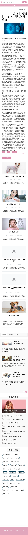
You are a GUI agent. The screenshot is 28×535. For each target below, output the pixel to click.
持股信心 (5, 465)
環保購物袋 (14, 486)
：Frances (10, 235)
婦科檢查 (15, 454)
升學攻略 (5, 458)
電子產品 (21, 465)
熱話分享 (21, 9)
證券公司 (15, 476)
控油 (12, 458)
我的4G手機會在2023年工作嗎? (12, 416)
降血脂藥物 (17, 469)
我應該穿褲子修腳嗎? (9, 443)
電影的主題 (6, 494)
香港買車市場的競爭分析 (10, 440)
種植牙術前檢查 (15, 462)
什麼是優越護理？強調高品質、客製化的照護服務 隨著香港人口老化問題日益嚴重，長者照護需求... (13, 365)
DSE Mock (19, 490)
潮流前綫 (11, 334)
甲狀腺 (5, 472)
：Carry (10, 264)
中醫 (17, 458)
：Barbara (10, 292)
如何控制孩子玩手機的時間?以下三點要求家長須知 (14, 411)
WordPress (6, 476)
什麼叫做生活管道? (18, 343)
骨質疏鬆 (5, 490)
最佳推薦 (4, 334)
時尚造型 (16, 372)
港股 (4, 469)
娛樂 (17, 334)
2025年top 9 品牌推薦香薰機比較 (12, 419)
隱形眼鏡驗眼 (12, 149)
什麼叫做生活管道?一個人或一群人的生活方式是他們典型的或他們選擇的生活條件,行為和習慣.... (14, 349)
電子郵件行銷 (20, 479)
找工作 (19, 483)
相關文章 (6, 158)
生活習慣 (14, 152)
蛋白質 (5, 483)
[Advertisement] (14, 511)
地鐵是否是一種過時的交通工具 (11, 436)
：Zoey (10, 179)
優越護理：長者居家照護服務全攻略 (19, 359)
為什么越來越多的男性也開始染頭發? (19, 375)
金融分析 (5, 479)
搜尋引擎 (12, 483)
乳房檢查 (13, 465)
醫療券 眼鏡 (10, 70)
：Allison (10, 207)
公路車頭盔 (13, 472)
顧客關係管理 (6, 454)
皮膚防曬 (5, 486)
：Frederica (10, 319)
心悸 (12, 490)
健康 (8, 152)
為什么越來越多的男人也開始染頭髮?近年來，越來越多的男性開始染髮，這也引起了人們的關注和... (14, 382)
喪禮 (12, 479)
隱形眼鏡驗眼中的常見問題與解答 (14, 16)
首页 (15, 9)
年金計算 (21, 472)
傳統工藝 (5, 462)
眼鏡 (3, 152)
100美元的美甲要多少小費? (10, 423)
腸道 (9, 469)
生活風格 (16, 341)
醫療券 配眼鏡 (16, 138)
